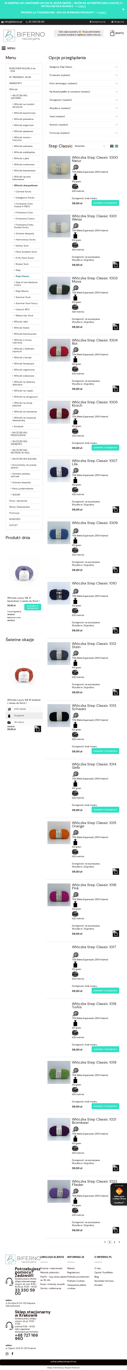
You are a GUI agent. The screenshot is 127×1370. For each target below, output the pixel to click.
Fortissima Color (24, 212)
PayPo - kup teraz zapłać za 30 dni (53, 1278)
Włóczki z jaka (21, 158)
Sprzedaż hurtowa (104, 1280)
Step (18, 270)
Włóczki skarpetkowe (26, 185)
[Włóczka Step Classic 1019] (58, 1072)
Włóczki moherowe (24, 164)
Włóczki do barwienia (25, 411)
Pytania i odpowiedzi (51, 1268)
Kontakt (98, 1284)
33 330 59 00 (36, 21)
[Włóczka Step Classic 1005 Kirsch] (58, 412)
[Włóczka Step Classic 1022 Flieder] (58, 1191)
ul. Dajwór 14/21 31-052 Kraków (21, 1348)
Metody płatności (49, 1272)
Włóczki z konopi (23, 357)
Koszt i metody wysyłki (52, 1284)
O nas (97, 1268)
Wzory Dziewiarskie (19, 506)
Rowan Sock (22, 264)
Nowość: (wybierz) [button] (59, 124)
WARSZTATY (15, 83)
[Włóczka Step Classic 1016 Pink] (58, 894)
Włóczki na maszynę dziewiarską (24, 419)
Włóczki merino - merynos (22, 138)
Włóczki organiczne (24, 369)
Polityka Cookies (76, 1280)
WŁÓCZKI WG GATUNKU (19, 97)
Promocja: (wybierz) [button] (59, 133)
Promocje (14, 512)
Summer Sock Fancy (27, 303)
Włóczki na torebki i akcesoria (23, 105)
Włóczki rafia (21, 321)
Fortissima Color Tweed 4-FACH (23, 205)
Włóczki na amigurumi (26, 396)
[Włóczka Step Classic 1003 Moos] (58, 288)
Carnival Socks (23, 191)
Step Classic (22, 276)
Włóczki (13, 89)
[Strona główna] (24, 35)
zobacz (82, 6)
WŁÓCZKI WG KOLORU (24, 458)
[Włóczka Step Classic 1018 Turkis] (58, 1004)
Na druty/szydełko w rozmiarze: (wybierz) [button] (70, 91)
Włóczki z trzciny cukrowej (22, 341)
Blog (96, 1276)
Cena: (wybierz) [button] (57, 116)
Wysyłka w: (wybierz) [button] (60, 108)
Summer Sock (23, 297)
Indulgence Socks (25, 197)
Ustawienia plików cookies (76, 1286)
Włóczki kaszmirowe (25, 112)
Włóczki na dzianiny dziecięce (23, 383)
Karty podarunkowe (22, 488)
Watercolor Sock (24, 315)
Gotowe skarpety (25, 233)
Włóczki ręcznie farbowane (21, 178)
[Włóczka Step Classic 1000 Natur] (58, 167)
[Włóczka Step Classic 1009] (58, 532)
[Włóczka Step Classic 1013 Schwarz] (58, 715)
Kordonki (18, 426)
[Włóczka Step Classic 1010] (58, 593)
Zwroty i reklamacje (50, 1288)
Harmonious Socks (26, 239)
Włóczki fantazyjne (24, 363)
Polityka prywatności (78, 1276)
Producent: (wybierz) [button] (60, 75)
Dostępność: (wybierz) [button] (61, 100)
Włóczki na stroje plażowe (22, 404)
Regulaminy (73, 1272)
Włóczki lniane (21, 327)
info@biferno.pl (13, 21)
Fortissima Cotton (25, 218)
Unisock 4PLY (23, 309)
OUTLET (13, 525)
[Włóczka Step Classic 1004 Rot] (58, 350)
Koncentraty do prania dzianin (23, 466)
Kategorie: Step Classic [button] (61, 67)
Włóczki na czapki (23, 390)
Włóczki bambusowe (25, 333)
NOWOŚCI (14, 519)
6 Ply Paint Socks (25, 257)
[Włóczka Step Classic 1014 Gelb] (58, 765)
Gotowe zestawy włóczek (20, 475)
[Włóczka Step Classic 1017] (58, 948)
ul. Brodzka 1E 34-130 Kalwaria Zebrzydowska (20, 1304)
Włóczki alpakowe (23, 131)
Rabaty (71, 1268)
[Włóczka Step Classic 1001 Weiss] (58, 226)
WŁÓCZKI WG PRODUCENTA (19, 434)
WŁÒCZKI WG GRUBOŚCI (19, 442)
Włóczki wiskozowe (24, 375)
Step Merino (22, 291)
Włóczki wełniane (23, 146)
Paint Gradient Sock (26, 251)
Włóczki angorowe (24, 125)
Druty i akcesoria (18, 500)
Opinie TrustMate (103, 1272)
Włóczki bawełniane (24, 170)
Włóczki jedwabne (24, 119)
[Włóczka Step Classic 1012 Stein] (58, 653)
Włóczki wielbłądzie (24, 152)
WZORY (16, 494)
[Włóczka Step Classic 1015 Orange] (58, 832)
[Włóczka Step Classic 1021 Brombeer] (58, 1129)
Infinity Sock (22, 245)
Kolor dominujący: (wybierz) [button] (63, 83)
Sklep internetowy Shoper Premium (63, 1367)
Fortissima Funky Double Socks (24, 226)
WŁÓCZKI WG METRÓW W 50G (20, 451)
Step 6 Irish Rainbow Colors (26, 283)
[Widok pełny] (116, 146)
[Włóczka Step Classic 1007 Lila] (58, 470)
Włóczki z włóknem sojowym (23, 350)
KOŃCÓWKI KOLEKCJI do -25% (22, 69)
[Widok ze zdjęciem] (111, 146)
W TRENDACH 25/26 (20, 77)
